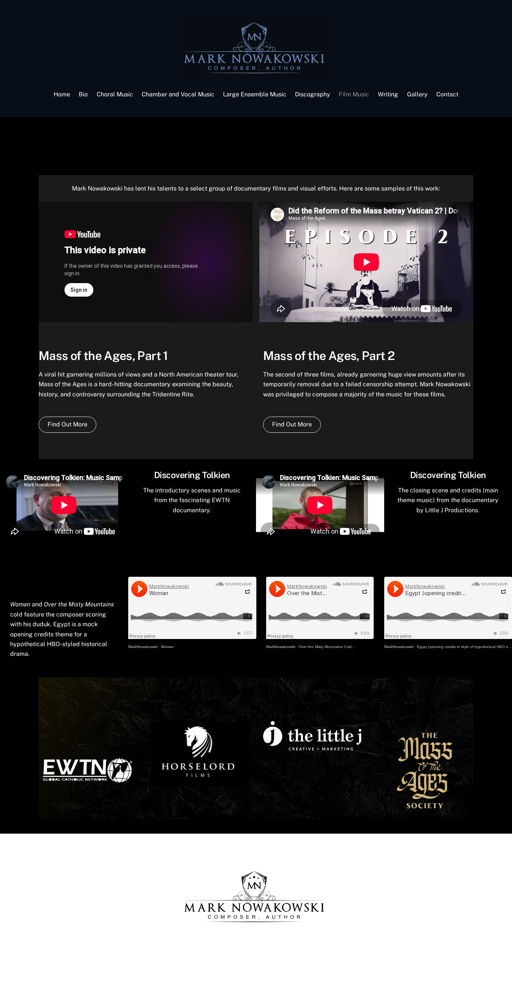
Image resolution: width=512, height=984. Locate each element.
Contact (447, 94)
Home (62, 94)
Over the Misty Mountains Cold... (327, 647)
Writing (388, 94)
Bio (83, 94)
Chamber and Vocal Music (178, 94)
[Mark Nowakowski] (256, 75)
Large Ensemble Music (254, 94)
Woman (167, 647)
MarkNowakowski (142, 647)
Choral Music (115, 94)
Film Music (354, 94)
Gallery (417, 94)
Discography (312, 94)
